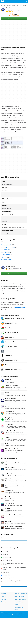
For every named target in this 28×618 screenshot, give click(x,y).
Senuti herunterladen (6, 244)
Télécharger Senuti (6, 259)
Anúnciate (3, 599)
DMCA (16, 604)
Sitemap (3, 602)
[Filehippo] (5, 1)
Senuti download (5, 252)
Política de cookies (19, 596)
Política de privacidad (20, 599)
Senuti (10, 8)
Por (9, 10)
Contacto (3, 596)
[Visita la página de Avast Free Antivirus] (14, 14)
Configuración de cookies (19, 608)
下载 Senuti (4, 257)
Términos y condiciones (21, 593)
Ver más (14, 541)
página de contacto (19, 307)
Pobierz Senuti (5, 249)
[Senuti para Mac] (3, 9)
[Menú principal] (26, 1)
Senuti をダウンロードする (8, 247)
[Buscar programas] (23, 1)
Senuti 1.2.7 (4, 537)
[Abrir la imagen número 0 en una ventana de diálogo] (12, 143)
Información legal (19, 602)
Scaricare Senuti (5, 254)
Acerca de (3, 593)
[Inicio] (1, 5)
